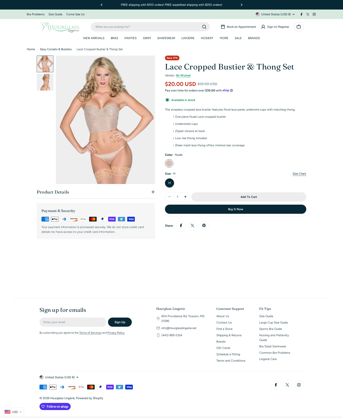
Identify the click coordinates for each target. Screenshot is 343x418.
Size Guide (55, 14)
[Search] (204, 26)
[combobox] (150, 26)
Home (31, 49)
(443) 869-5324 (171, 335)
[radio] (169, 163)
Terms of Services (90, 332)
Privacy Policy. (116, 332)
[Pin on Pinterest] (204, 225)
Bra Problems (35, 14)
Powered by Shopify (89, 398)
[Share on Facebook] (181, 225)
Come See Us (75, 14)
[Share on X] (192, 225)
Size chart (299, 173)
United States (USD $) (276, 14)
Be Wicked (183, 75)
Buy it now (235, 209)
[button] (101, 4)
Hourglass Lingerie (62, 398)
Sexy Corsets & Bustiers (56, 49)
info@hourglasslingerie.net (179, 328)
